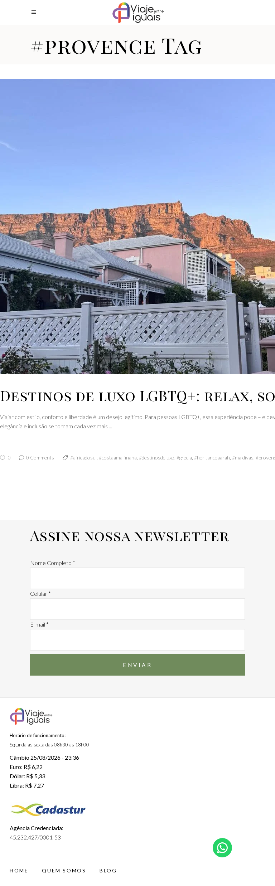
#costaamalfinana (118, 457)
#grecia (184, 457)
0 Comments (39, 457)
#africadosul (83, 457)
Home (19, 870)
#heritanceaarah (212, 457)
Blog (108, 870)
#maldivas (243, 457)
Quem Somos (64, 870)
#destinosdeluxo (156, 457)
